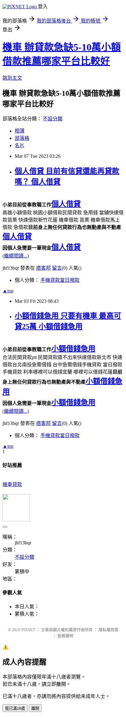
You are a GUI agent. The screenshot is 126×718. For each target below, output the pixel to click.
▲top (7, 290)
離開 (35, 708)
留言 (57, 268)
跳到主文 (12, 78)
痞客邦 (43, 268)
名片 (19, 145)
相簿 (19, 130)
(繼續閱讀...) (15, 255)
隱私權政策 (108, 629)
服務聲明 (65, 635)
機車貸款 (12, 484)
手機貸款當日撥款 (60, 280)
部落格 (22, 138)
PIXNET (28, 629)
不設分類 (52, 118)
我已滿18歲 (15, 708)
